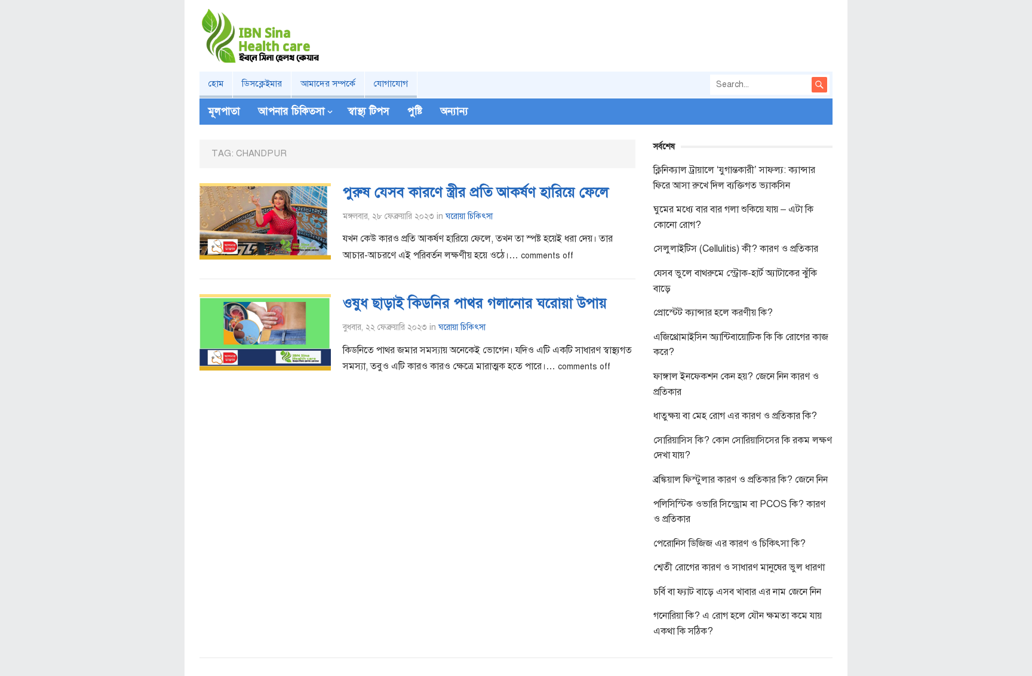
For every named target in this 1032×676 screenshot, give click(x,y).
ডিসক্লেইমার (262, 83)
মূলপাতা (224, 111)
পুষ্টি (414, 111)
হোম (215, 83)
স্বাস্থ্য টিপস (368, 111)
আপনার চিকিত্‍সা (291, 111)
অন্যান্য (454, 111)
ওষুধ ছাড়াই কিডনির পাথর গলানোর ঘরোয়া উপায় (475, 303)
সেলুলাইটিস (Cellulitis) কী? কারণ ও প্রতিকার (735, 249)
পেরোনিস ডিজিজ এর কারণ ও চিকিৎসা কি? (729, 544)
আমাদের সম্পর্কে (327, 83)
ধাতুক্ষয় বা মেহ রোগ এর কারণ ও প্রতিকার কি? (735, 416)
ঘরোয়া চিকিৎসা (469, 216)
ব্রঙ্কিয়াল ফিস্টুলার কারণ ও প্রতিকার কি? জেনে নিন (740, 480)
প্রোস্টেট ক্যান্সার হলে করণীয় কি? (713, 313)
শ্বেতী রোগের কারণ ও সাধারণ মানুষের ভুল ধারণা (739, 567)
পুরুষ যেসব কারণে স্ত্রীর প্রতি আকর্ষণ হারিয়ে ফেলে (476, 192)
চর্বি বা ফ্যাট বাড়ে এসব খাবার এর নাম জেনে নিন (737, 592)
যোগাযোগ (391, 83)
